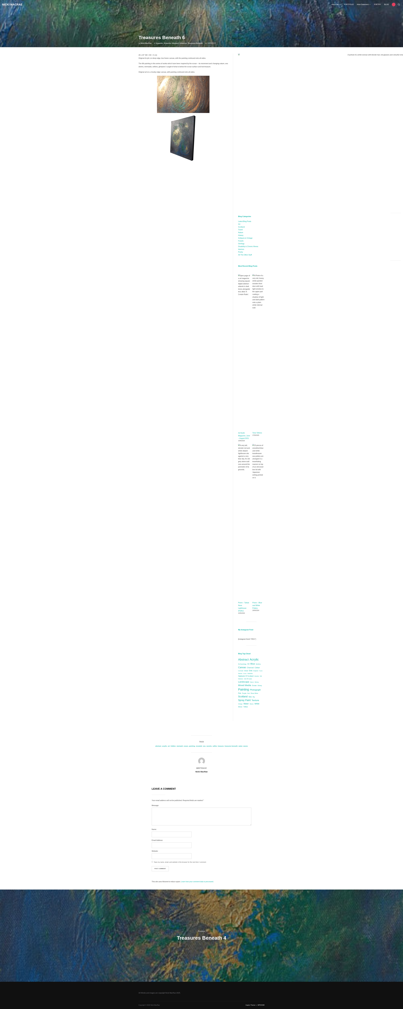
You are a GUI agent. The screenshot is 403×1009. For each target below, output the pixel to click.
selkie (215, 746)
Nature (240, 232)
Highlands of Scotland (245, 676)
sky (254, 697)
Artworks (159, 43)
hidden (173, 746)
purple (244, 693)
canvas (242, 667)
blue (252, 664)
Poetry (240, 252)
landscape (243, 682)
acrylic (254, 659)
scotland (243, 696)
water (246, 704)
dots (250, 671)
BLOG (386, 4)
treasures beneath (231, 746)
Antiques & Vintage (245, 238)
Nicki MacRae (12, 4)
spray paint (244, 700)
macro (252, 682)
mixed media (244, 685)
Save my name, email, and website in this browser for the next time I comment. (180, 862)
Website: (155, 851)
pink (239, 693)
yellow (245, 707)
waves (252, 704)
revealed (199, 746)
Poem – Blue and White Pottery (257, 605)
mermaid (180, 746)
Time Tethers (257, 433)
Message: (155, 805)
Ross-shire (254, 693)
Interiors (241, 249)
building (258, 664)
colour (257, 668)
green (245, 673)
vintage (240, 704)
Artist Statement (363, 4)
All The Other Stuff (245, 255)
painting (243, 689)
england (255, 670)
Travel (240, 230)
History (240, 235)
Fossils (240, 241)
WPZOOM (261, 1005)
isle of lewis (248, 679)
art (248, 664)
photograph (255, 690)
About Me (335, 4)
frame (260, 670)
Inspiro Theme (250, 1005)
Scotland (241, 227)
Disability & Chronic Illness (248, 246)
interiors (240, 679)
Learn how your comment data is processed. (197, 881)
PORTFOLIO (349, 4)
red (248, 693)
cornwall (240, 670)
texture (255, 700)
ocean (254, 685)
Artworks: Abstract (171, 43)
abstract (243, 659)
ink (261, 676)
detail (246, 671)
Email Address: (157, 840)
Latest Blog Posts (244, 221)
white (256, 704)
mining (257, 682)
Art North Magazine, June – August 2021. (244, 435)
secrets (209, 746)
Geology (241, 244)
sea (250, 697)
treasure (221, 746)
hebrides (250, 673)
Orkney (260, 685)
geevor (240, 673)
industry (256, 676)
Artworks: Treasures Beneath (191, 43)
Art (239, 224)
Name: (154, 829)
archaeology (242, 664)
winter (240, 707)
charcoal (250, 668)
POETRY (377, 4)
